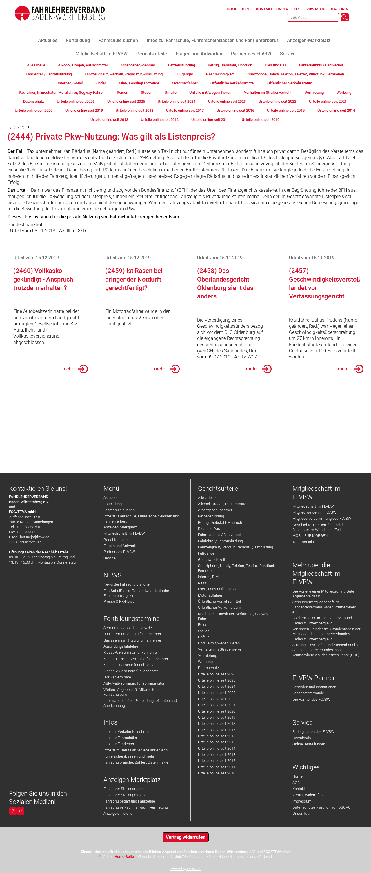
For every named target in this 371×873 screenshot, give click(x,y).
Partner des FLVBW (119, 552)
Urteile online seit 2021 (216, 705)
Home (297, 776)
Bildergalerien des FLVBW (313, 731)
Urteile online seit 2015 (216, 742)
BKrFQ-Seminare (117, 677)
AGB (296, 782)
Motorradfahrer (210, 595)
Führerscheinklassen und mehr (128, 756)
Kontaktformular (29, 542)
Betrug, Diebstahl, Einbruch (220, 522)
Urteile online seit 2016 (216, 736)
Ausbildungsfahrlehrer (121, 646)
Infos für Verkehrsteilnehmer (126, 731)
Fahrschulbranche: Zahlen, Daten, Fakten (136, 762)
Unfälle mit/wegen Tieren (219, 643)
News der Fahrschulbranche (126, 584)
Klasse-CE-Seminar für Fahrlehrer (130, 652)
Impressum (302, 801)
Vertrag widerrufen (307, 795)
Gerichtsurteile (115, 539)
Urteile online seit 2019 (216, 717)
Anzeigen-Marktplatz (120, 527)
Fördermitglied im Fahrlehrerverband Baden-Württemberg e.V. (322, 620)
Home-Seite (124, 856)
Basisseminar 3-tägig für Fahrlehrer (132, 634)
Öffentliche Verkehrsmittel (219, 601)
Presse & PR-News (118, 601)
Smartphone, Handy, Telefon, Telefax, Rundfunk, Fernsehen (237, 568)
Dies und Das (209, 528)
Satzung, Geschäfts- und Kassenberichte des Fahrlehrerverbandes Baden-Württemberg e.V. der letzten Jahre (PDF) (325, 650)
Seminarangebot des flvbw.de (127, 628)
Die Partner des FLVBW (311, 699)
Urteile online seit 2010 (216, 773)
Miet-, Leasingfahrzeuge (217, 589)
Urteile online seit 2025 (216, 680)
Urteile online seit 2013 (216, 754)
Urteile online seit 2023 (216, 693)
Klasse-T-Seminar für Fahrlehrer (129, 665)
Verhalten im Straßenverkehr (221, 649)
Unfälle (204, 637)
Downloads (301, 738)
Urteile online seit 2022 (216, 699)
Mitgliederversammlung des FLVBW (321, 518)
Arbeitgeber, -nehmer (215, 510)
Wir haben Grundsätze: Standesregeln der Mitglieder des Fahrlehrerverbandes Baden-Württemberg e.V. (326, 634)
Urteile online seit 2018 (216, 723)
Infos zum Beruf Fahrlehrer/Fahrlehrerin (135, 750)
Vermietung (207, 655)
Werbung (205, 662)
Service (109, 558)
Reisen (203, 624)
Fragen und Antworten (121, 546)
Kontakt (298, 789)
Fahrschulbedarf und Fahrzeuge (129, 801)
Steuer (203, 631)
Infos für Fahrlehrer (118, 744)
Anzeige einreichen (118, 813)
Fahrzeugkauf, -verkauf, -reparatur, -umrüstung (235, 547)
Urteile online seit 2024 (216, 686)
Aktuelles (111, 497)
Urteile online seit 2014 (216, 748)
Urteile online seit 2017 (216, 730)
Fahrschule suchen (119, 510)
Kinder (203, 583)
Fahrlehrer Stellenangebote (125, 789)
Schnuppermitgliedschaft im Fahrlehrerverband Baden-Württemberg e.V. (324, 607)
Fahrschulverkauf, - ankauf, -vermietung (135, 807)
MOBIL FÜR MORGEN (310, 535)
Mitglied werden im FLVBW (314, 512)
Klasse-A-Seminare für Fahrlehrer (130, 671)
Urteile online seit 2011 (216, 767)
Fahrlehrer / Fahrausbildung (220, 541)
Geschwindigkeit (211, 559)
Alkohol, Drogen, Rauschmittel (222, 504)
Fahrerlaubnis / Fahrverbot (219, 535)
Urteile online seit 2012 (216, 760)
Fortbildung (112, 504)
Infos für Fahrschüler (120, 738)
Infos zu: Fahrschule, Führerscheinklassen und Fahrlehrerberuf (141, 518)
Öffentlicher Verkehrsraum (219, 607)
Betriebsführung (211, 516)
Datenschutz (208, 668)
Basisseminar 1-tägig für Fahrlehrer (132, 640)
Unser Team (302, 813)
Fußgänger (207, 553)
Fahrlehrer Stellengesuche (124, 795)
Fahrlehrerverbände (308, 693)
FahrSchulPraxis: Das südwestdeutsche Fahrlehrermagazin (136, 593)
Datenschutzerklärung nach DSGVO (321, 807)
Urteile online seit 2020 (216, 711)
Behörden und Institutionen (314, 687)
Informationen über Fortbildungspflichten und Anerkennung (140, 703)
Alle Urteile (207, 497)
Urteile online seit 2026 (216, 674)
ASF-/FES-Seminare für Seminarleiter (133, 683)
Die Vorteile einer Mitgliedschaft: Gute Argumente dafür (323, 593)
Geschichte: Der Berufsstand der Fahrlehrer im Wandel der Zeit (319, 527)
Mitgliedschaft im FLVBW (124, 533)
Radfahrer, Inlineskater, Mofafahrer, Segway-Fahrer (233, 616)
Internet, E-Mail (210, 577)
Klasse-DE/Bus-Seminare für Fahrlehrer (135, 659)
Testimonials (303, 542)
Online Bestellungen (308, 744)
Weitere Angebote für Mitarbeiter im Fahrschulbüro (132, 692)
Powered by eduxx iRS (185, 869)
